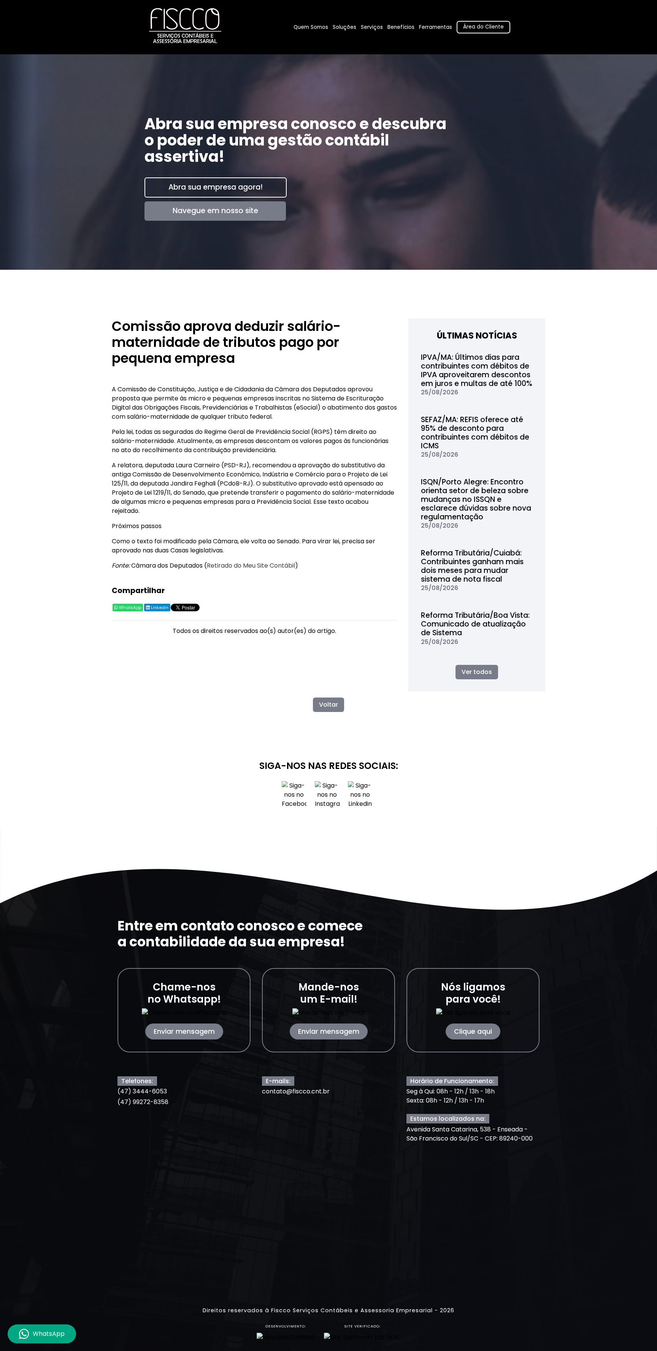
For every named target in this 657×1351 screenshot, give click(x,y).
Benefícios (400, 27)
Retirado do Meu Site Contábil (251, 565)
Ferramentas (435, 27)
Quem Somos (311, 27)
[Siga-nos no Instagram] (328, 797)
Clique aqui (473, 1031)
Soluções (344, 27)
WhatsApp (129, 607)
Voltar (328, 704)
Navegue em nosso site (215, 211)
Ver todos (477, 672)
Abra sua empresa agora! (215, 187)
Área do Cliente (483, 26)
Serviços (372, 27)
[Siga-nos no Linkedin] (360, 797)
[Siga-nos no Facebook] (295, 797)
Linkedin (159, 607)
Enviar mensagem (184, 1031)
